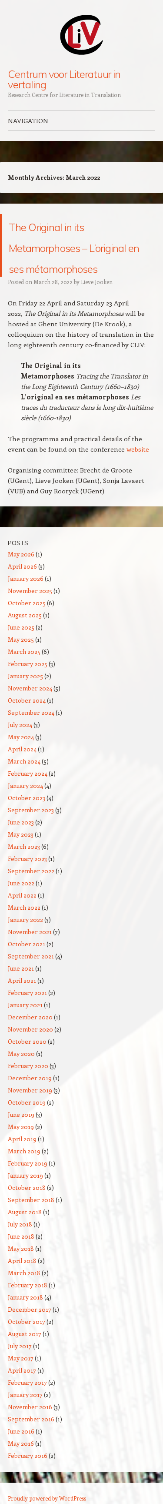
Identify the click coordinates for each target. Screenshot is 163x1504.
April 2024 (22, 770)
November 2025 (30, 611)
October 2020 (27, 1062)
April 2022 (22, 916)
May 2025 (21, 660)
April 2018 (22, 1281)
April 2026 (22, 587)
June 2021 (21, 989)
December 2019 (30, 1099)
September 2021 (31, 977)
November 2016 (30, 1428)
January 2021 (25, 1026)
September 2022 (31, 892)
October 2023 (26, 818)
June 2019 (21, 1135)
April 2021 (22, 1001)
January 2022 (25, 940)
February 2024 (27, 794)
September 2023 (31, 831)
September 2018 (31, 1220)
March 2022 (24, 928)
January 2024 (25, 806)
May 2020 (21, 1074)
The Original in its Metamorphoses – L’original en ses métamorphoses (77, 255)
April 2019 (22, 1160)
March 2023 (24, 867)
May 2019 (21, 1147)
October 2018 (27, 1208)
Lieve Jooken (97, 302)
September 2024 (31, 733)
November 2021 (30, 952)
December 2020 (30, 1038)
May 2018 (21, 1269)
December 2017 (29, 1330)
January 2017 (25, 1415)
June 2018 (21, 1257)
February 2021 (27, 1013)
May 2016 (21, 1464)
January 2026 (25, 599)
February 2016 (27, 1476)
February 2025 (27, 684)
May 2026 (21, 575)
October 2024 (27, 721)
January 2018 (25, 1318)
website (137, 470)
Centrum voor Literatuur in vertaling (64, 79)
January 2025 (25, 697)
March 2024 (24, 782)
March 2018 (24, 1294)
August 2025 (25, 636)
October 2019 (27, 1123)
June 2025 (21, 648)
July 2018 (20, 1245)
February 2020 (28, 1086)
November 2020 (30, 1050)
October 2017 (26, 1342)
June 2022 (21, 904)
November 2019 (30, 1111)
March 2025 (24, 672)
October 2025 (27, 624)
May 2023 (20, 855)
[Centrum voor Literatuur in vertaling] (81, 34)
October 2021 (26, 965)
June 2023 (21, 843)
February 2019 (27, 1184)
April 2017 (22, 1391)
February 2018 (27, 1306)
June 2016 (21, 1452)
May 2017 (20, 1379)
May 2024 (21, 758)
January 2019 (25, 1196)
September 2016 (31, 1440)
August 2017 (24, 1354)
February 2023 (27, 879)
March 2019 (24, 1172)
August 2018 (25, 1233)
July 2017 (20, 1367)
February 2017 (27, 1403)
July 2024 (20, 745)
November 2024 (30, 709)
